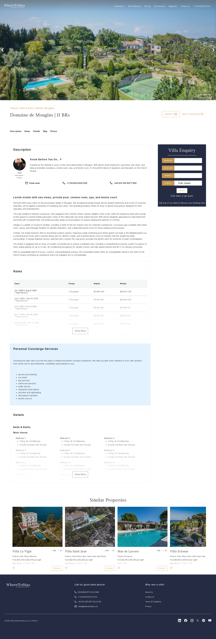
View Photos (204, 95)
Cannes (38, 108)
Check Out (168, 168)
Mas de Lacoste (128, 551)
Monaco (33, 556)
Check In (168, 160)
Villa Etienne (179, 551)
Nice (84, 556)
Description (16, 131)
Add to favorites (191, 114)
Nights (168, 175)
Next (213, 50)
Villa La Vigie (22, 551)
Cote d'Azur (26, 108)
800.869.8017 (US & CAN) (88, 592)
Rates (27, 131)
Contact (168, 114)
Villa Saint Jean (76, 551)
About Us (149, 592)
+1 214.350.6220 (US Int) (87, 597)
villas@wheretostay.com (88, 606)
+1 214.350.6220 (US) (77, 183)
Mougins (49, 108)
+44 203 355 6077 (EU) (125, 183)
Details (36, 131)
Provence (128, 556)
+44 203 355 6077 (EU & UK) (89, 602)
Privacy (148, 606)
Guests (168, 183)
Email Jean (34, 183)
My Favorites (159, 6)
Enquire (182, 190)
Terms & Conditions (153, 602)
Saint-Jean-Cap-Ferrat (96, 556)
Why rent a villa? (154, 584)
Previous (2, 50)
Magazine (173, 6)
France (14, 108)
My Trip (147, 6)
